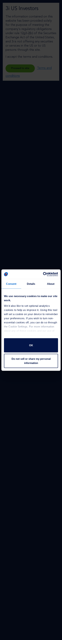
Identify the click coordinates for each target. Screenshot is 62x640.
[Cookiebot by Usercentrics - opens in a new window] (43, 274)
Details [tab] (31, 283)
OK (31, 345)
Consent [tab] (11, 283)
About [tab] (51, 283)
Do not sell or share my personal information (31, 360)
